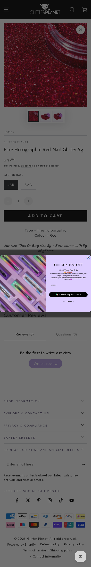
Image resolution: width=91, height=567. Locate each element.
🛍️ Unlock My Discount (68, 295)
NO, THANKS (68, 301)
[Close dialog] (88, 257)
